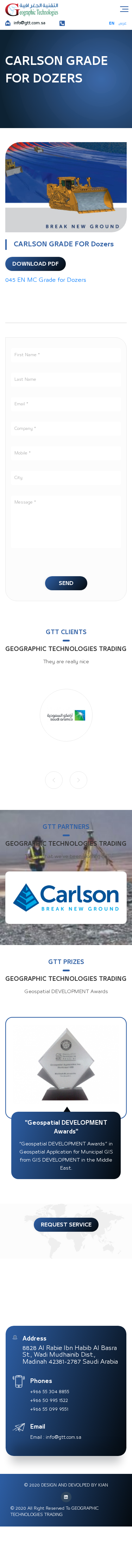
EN (111, 23)
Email (20, 404)
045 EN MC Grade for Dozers (45, 280)
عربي (122, 23)
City (18, 478)
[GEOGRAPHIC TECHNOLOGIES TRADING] (31, 9)
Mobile (21, 453)
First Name (26, 355)
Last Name (25, 379)
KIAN (103, 1485)
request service (66, 1224)
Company (24, 429)
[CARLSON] (66, 897)
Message (24, 502)
